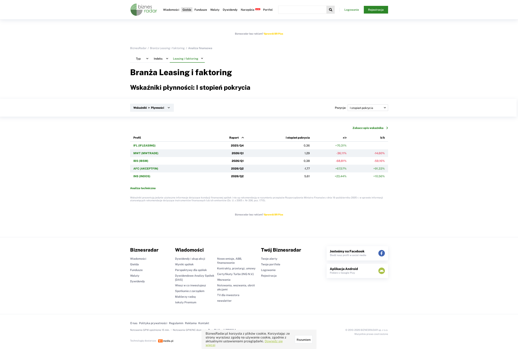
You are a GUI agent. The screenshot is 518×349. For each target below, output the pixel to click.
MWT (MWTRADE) (145, 153)
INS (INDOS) (141, 176)
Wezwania (223, 279)
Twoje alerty (269, 258)
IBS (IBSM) (140, 160)
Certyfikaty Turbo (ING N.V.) (235, 274)
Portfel (268, 9)
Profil (137, 137)
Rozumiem (304, 339)
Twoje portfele (270, 264)
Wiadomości (171, 9)
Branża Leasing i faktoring (167, 48)
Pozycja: (340, 107)
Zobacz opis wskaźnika (367, 128)
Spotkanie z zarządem (189, 291)
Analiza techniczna (143, 188)
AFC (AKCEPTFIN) (145, 168)
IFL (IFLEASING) (144, 145)
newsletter (224, 300)
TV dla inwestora (228, 295)
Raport (234, 137)
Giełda (187, 9)
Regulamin (176, 323)
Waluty (215, 9)
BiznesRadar (138, 48)
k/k (382, 137)
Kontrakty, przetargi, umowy (236, 268)
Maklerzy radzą (185, 296)
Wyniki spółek (184, 264)
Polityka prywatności (153, 323)
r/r (345, 137)
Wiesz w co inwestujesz (190, 285)
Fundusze (200, 9)
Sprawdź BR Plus (273, 33)
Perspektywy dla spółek (191, 270)
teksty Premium (185, 302)
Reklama (191, 323)
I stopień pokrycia (298, 137)
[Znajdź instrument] (331, 10)
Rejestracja (376, 9)
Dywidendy (230, 9)
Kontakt (203, 323)
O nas (133, 323)
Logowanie (351, 9)
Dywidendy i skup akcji (190, 258)
